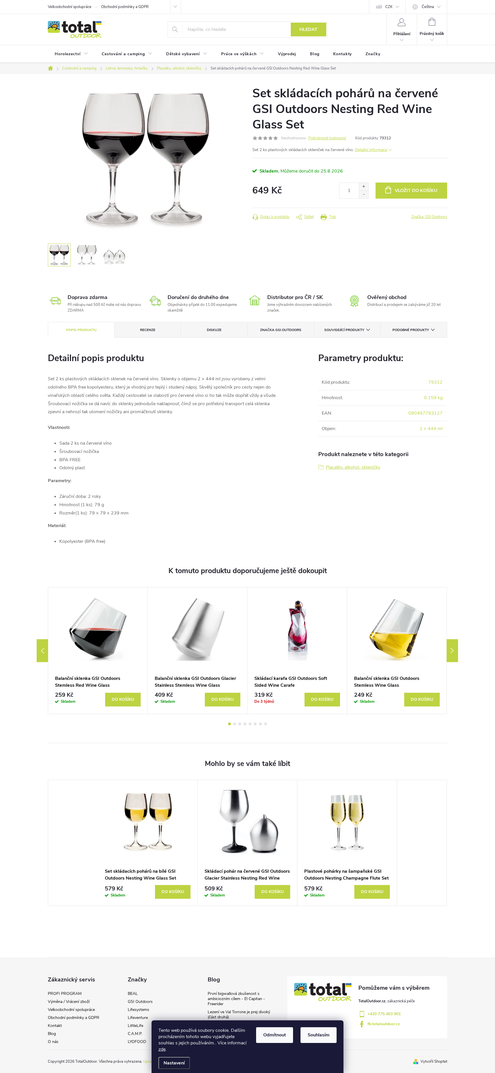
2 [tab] (234, 723)
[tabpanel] (98, 650)
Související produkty (344, 330)
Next (452, 650)
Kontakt (55, 1025)
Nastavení (174, 1063)
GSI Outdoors (140, 1001)
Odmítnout (274, 1035)
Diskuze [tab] (214, 330)
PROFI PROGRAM (65, 993)
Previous (42, 650)
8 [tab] (265, 723)
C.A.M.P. (135, 1033)
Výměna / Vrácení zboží (69, 1001)
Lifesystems (138, 1009)
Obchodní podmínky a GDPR (125, 6)
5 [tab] (250, 723)
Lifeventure (138, 1017)
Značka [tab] (280, 330)
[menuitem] (71, 54)
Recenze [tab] (147, 330)
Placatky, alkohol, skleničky (353, 467)
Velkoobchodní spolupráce (69, 6)
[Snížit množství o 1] (363, 194)
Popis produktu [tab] (81, 330)
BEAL (133, 993)
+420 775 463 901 (384, 1014)
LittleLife (135, 1025)
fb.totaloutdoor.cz (384, 1024)
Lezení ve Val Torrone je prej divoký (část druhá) (239, 1014)
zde (162, 1049)
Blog (52, 1033)
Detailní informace (371, 150)
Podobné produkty (410, 330)
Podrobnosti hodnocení (327, 138)
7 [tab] (260, 723)
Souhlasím (318, 1035)
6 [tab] (255, 723)
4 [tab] (244, 723)
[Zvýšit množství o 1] (363, 187)
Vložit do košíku (416, 190)
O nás (53, 1041)
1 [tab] (229, 723)
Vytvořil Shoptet (434, 1061)
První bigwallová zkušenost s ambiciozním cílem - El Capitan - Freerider (236, 999)
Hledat (308, 29)
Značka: (429, 216)
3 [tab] (239, 723)
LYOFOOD (137, 1041)
